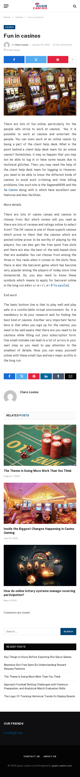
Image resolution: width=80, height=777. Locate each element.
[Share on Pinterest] (57, 59)
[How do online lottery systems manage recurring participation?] (40, 565)
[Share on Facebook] (14, 59)
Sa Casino (11, 190)
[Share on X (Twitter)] (35, 59)
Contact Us (32, 756)
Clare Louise (21, 44)
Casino (9, 27)
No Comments (64, 44)
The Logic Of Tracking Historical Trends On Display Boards (39, 696)
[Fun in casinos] (40, 92)
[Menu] (6, 6)
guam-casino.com (62, 765)
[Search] (74, 6)
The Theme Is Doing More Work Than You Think (37, 471)
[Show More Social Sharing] (72, 59)
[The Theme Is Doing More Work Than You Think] (40, 445)
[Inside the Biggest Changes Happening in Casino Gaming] (40, 503)
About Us (50, 756)
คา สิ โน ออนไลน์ (57, 285)
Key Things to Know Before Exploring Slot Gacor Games (37, 656)
